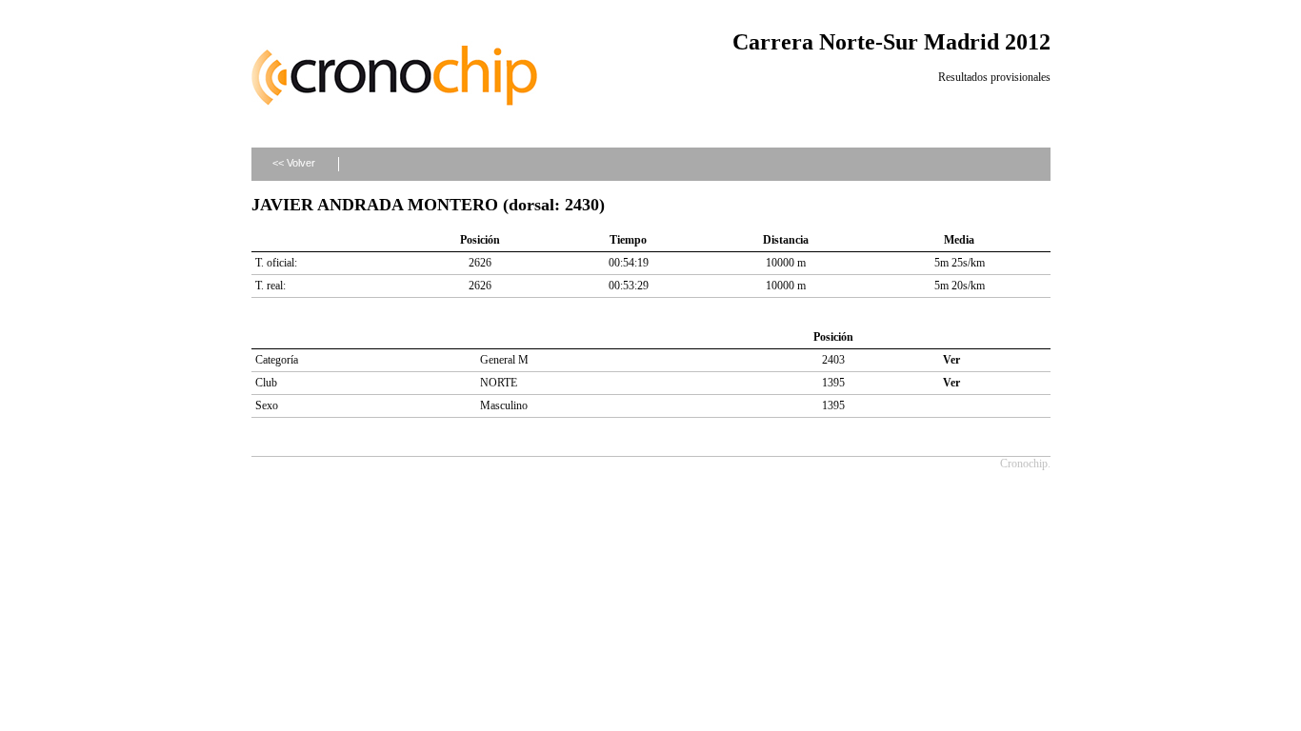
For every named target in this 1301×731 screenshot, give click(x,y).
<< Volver (293, 162)
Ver (951, 359)
